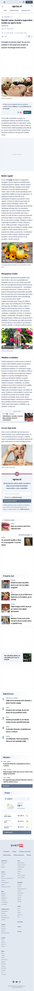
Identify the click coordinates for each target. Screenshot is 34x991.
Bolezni (12, 523)
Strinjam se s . (13, 497)
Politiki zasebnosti (24, 509)
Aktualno (6, 757)
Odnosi (7, 707)
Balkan (7, 726)
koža (10, 180)
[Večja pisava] (32, 36)
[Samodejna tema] (20, 2)
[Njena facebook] (13, 981)
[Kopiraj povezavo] (6, 36)
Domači (3, 537)
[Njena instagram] (19, 981)
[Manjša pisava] (26, 36)
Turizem (8, 736)
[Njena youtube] (16, 981)
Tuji (12, 592)
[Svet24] (3, 2)
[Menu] (2, 6)
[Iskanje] (32, 6)
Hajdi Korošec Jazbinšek (12, 698)
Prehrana (13, 580)
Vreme (7, 793)
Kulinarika (11, 413)
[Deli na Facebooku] (2, 36)
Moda (7, 717)
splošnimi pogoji (17, 497)
